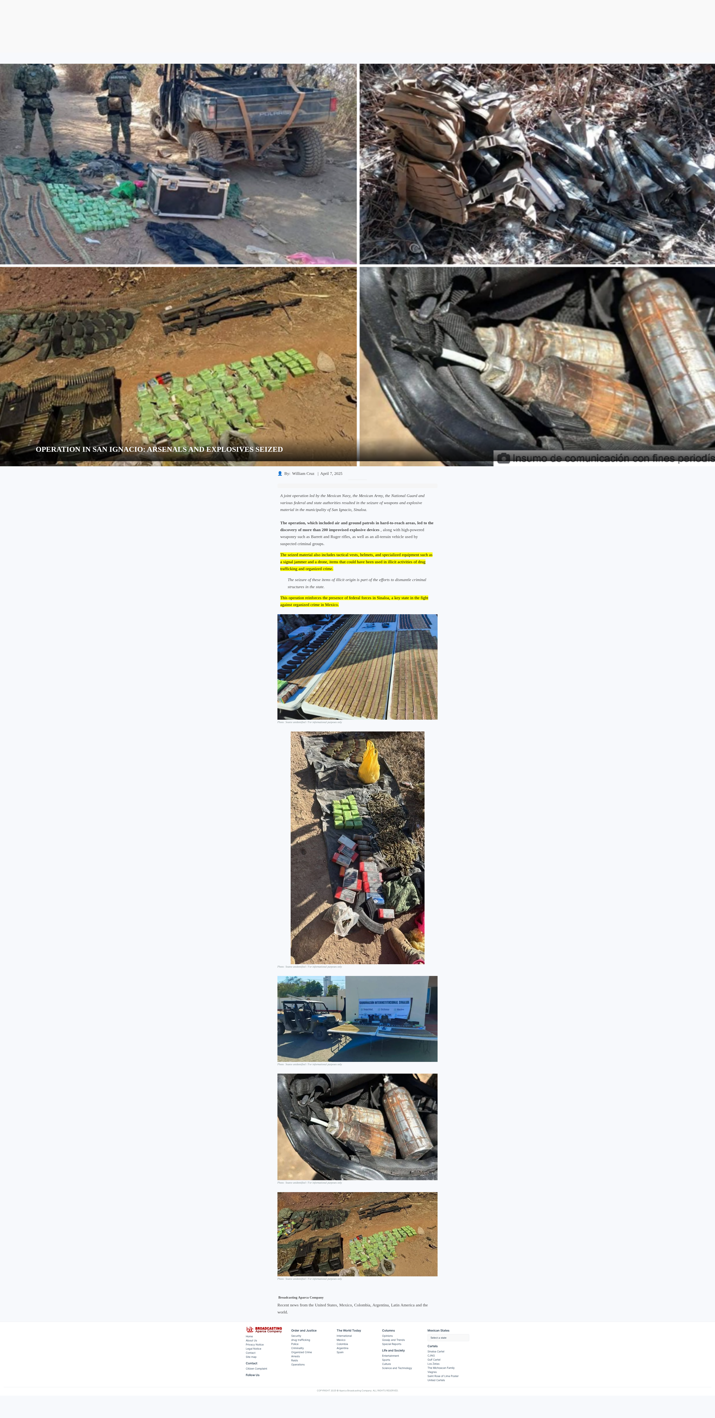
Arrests (295, 1356)
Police (294, 1344)
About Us (251, 1340)
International (344, 1335)
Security (296, 1335)
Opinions (387, 1335)
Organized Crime (301, 1352)
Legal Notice (253, 1348)
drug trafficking (300, 1339)
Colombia (342, 1344)
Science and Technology (397, 1368)
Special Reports (391, 1344)
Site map (251, 1356)
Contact (250, 1352)
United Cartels (436, 1380)
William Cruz (303, 473)
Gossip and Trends (393, 1339)
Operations (298, 1364)
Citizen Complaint (256, 1368)
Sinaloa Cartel (436, 1351)
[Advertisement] (357, 26)
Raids (294, 1360)
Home (249, 1336)
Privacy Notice (255, 1344)
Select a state (438, 1337)
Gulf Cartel (434, 1359)
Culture (386, 1363)
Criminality (297, 1348)
